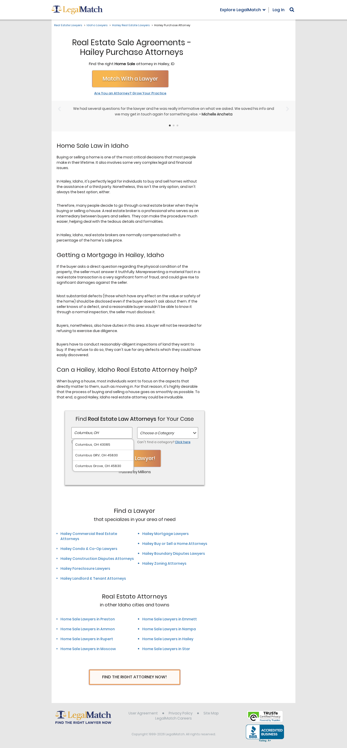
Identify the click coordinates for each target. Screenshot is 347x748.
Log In (279, 10)
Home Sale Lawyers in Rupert (86, 638)
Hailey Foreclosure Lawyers (85, 568)
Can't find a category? (164, 442)
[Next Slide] (287, 109)
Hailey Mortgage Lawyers (165, 533)
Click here (183, 442)
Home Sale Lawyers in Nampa (169, 629)
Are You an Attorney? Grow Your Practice (130, 93)
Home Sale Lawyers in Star (166, 648)
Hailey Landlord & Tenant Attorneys (93, 578)
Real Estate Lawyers (68, 25)
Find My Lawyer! (134, 458)
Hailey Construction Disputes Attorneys (97, 558)
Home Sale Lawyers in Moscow (88, 648)
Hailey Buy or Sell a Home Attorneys (174, 543)
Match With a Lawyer (130, 78)
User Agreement (143, 713)
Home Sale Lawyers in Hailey (167, 638)
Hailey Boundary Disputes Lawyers (173, 553)
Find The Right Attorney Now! (134, 677)
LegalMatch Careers (173, 718)
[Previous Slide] (59, 109)
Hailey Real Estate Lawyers (131, 25)
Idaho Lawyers (97, 25)
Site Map (211, 713)
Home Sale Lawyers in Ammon (87, 629)
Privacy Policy (181, 713)
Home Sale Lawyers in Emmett (169, 619)
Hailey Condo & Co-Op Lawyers (88, 548)
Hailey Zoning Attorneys (164, 563)
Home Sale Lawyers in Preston (87, 619)
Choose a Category (157, 433)
